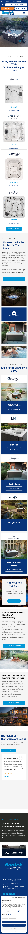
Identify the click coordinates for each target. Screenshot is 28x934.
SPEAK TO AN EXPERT (14, 315)
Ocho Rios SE (14, 182)
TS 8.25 (14, 145)
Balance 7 (14, 107)
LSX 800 (14, 220)
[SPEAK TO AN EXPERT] (14, 313)
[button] (2, 1)
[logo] (10, 13)
